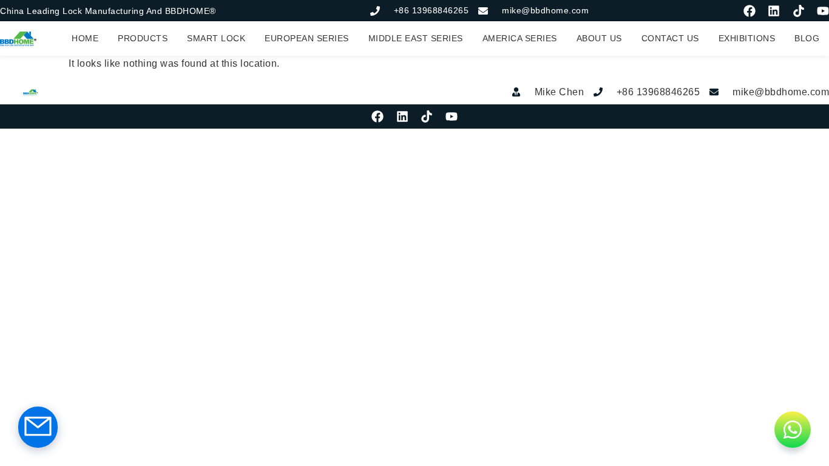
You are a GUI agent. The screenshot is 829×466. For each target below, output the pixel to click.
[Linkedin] (774, 11)
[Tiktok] (799, 11)
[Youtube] (823, 11)
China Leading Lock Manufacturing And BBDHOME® (108, 11)
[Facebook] (749, 11)
